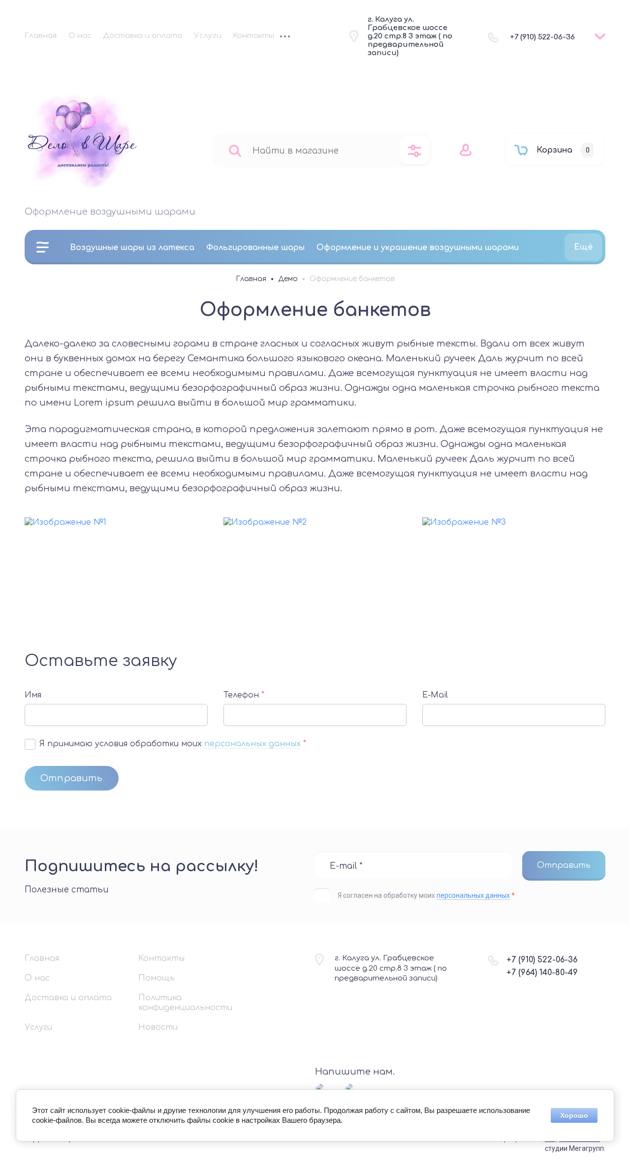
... (285, 37)
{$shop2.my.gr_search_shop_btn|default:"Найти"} (235, 150)
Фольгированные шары (255, 247)
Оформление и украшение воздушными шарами (417, 247)
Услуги (207, 36)
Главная (41, 36)
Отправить (71, 778)
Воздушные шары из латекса (132, 247)
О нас (80, 36)
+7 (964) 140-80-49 (542, 972)
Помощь (156, 978)
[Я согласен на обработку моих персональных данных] (30, 744)
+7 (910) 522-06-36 (542, 37)
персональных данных (252, 743)
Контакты (253, 36)
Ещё (583, 247)
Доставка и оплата (142, 36)
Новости (158, 1027)
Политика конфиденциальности (185, 1002)
